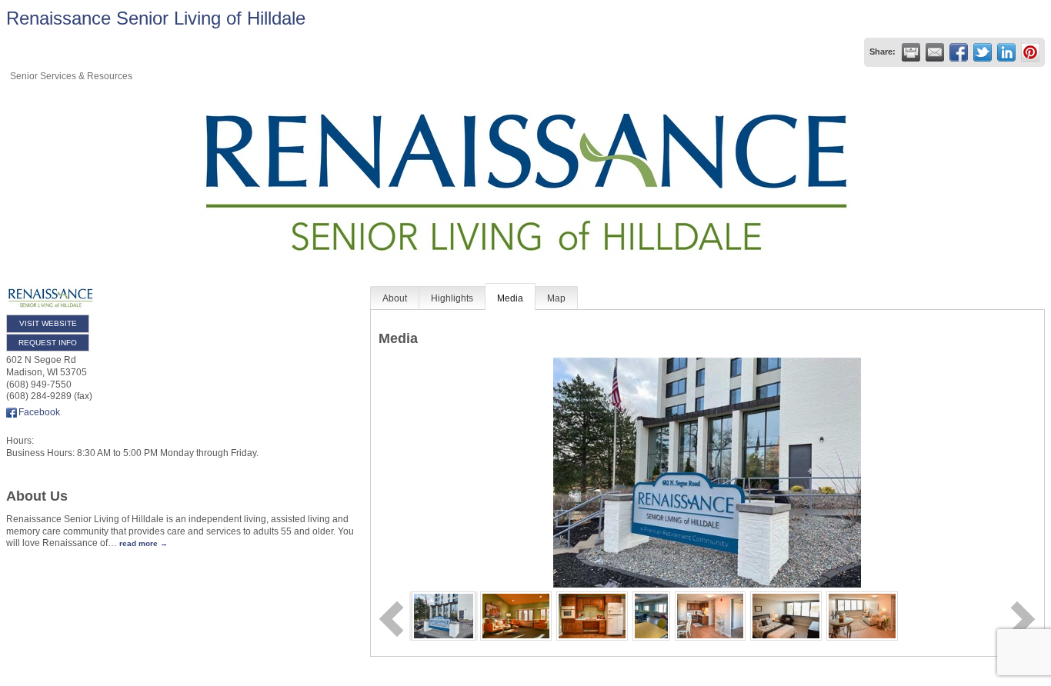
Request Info (47, 342)
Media (510, 298)
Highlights (452, 298)
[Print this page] (911, 52)
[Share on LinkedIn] (1006, 52)
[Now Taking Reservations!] (443, 615)
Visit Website (48, 323)
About (394, 298)
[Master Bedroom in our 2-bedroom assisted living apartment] (786, 615)
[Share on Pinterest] (1030, 52)
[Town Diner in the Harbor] (651, 615)
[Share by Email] (935, 52)
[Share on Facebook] (958, 52)
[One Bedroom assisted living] (862, 615)
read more (138, 543)
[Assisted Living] (710, 615)
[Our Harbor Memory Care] (516, 615)
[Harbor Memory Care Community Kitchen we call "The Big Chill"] (592, 615)
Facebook (39, 412)
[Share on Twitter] (982, 52)
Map (556, 298)
